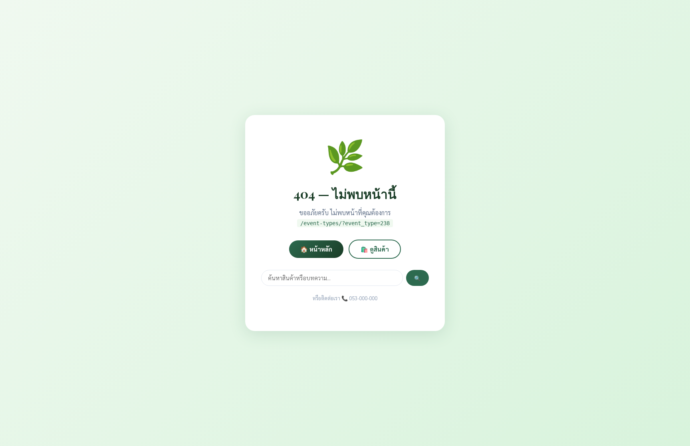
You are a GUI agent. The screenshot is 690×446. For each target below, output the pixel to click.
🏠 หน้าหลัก (316, 249)
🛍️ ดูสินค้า (375, 249)
